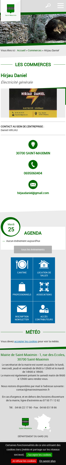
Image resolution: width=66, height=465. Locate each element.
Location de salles (44, 274)
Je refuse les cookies (24, 461)
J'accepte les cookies (39, 454)
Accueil (21, 50)
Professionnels (22, 294)
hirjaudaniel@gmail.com (33, 187)
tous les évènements (33, 249)
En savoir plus (47, 461)
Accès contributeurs (44, 318)
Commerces (34, 50)
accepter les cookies (25, 341)
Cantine (22, 272)
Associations (44, 294)
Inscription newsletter (22, 318)
